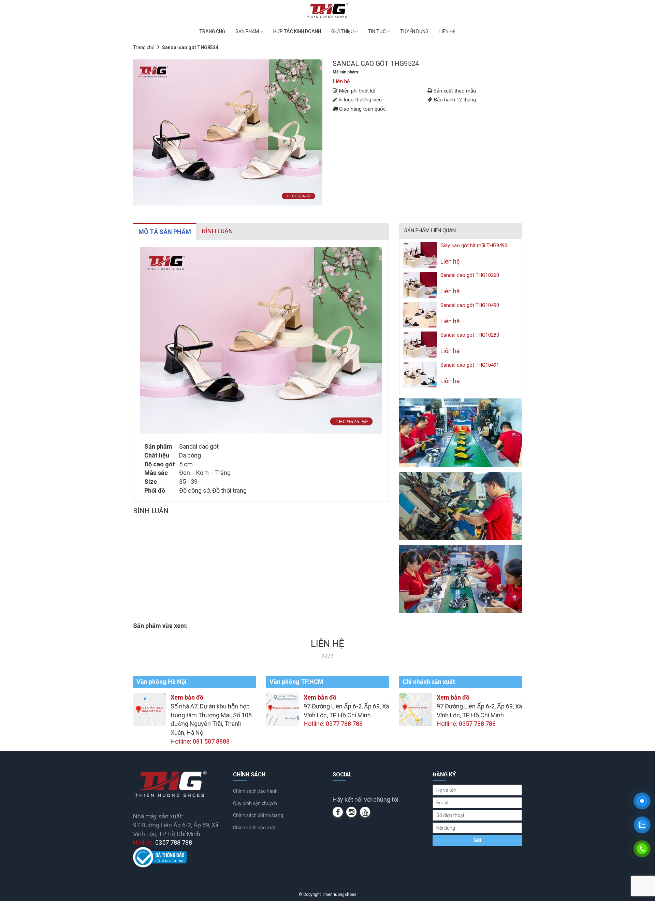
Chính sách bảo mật (254, 827)
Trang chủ (144, 47)
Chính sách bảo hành (255, 791)
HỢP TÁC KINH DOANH (297, 31)
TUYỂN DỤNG (414, 31)
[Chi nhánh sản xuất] (415, 709)
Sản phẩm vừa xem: (160, 625)
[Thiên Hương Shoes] (327, 10)
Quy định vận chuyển (255, 803)
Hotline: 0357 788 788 (466, 723)
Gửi (477, 840)
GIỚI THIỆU (343, 31)
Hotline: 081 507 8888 (200, 741)
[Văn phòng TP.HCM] (282, 709)
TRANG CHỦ (212, 31)
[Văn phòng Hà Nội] (149, 709)
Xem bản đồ (187, 697)
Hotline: (162, 842)
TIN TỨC (377, 31)
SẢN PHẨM (247, 31)
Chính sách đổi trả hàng (258, 815)
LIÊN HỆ (447, 31)
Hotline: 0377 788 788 (333, 723)
